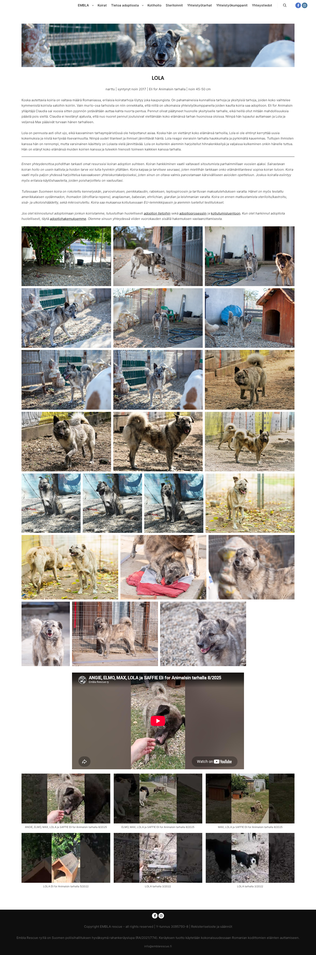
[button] (66, 803)
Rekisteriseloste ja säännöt (211, 926)
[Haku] (285, 5)
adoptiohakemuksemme (68, 219)
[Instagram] (304, 5)
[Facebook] (298, 5)
